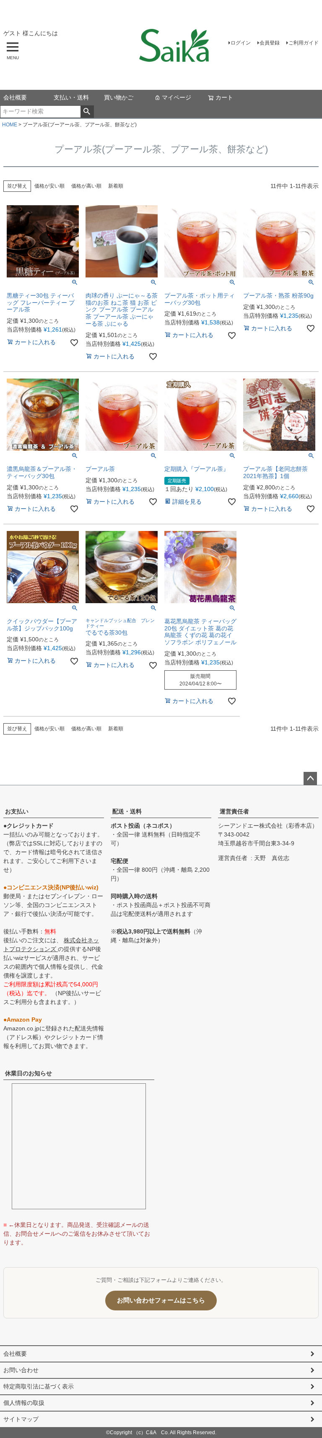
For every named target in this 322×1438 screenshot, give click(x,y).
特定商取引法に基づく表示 (38, 1386)
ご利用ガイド (303, 43)
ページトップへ (310, 778)
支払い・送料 (71, 97)
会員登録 (270, 43)
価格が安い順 (49, 186)
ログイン (241, 43)
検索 (86, 112)
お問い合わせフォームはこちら (161, 1300)
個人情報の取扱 (23, 1402)
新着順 (115, 186)
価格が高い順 (86, 186)
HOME (9, 125)
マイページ (176, 97)
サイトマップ (21, 1419)
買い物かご (118, 97)
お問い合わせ (21, 1370)
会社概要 (15, 97)
